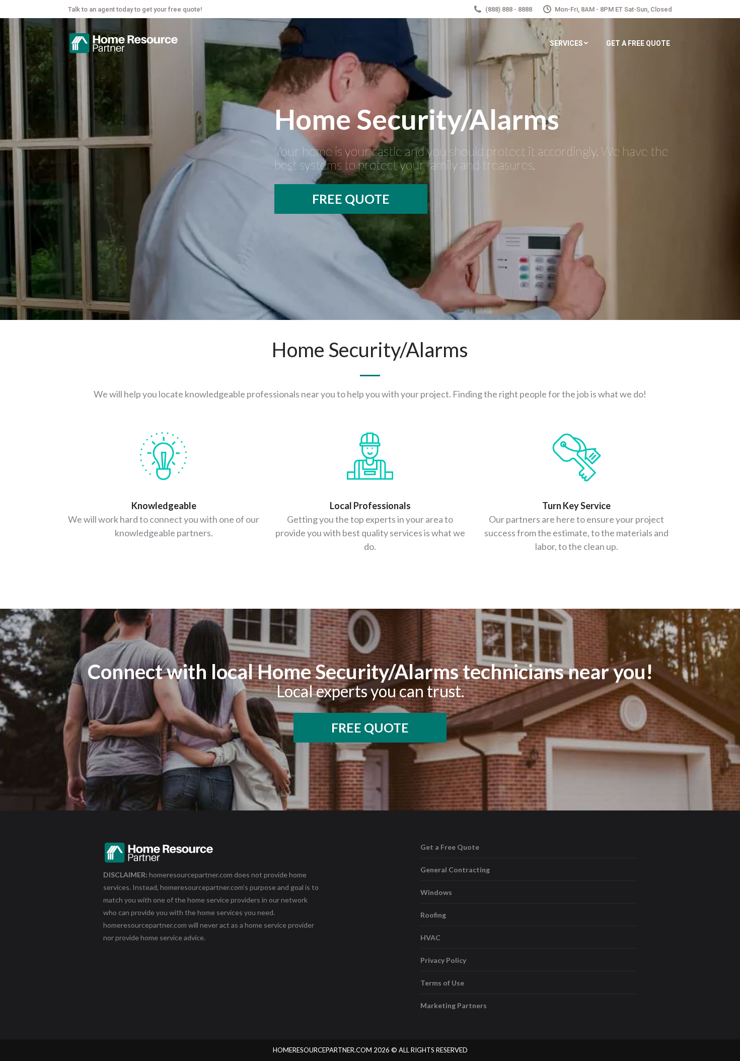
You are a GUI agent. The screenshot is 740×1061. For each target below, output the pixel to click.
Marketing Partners (453, 1005)
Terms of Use (442, 982)
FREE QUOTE (351, 198)
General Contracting (455, 869)
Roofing (433, 915)
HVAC (430, 937)
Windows (436, 892)
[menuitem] (569, 43)
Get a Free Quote (449, 847)
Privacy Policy (443, 960)
